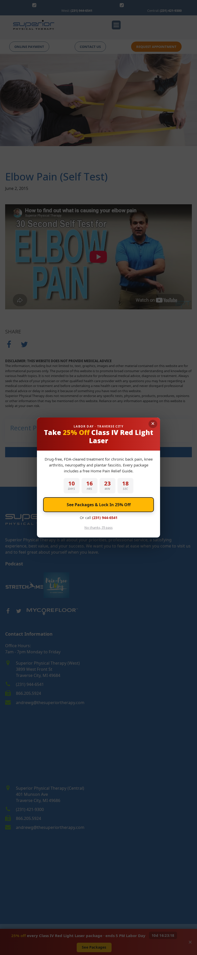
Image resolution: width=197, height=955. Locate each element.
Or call (98, 517)
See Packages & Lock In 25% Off (99, 504)
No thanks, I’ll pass (98, 527)
